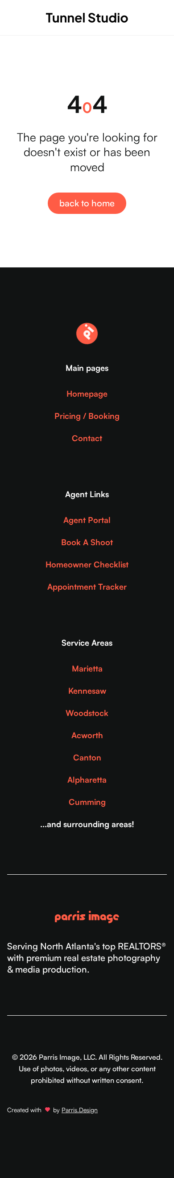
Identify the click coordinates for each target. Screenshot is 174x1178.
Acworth (87, 735)
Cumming (87, 802)
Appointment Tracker (87, 586)
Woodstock (87, 713)
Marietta (87, 668)
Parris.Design (80, 1110)
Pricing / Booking (87, 416)
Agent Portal (87, 520)
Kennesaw (87, 691)
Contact (87, 438)
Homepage (87, 393)
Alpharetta (87, 779)
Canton (87, 757)
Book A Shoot (87, 542)
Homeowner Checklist (87, 564)
